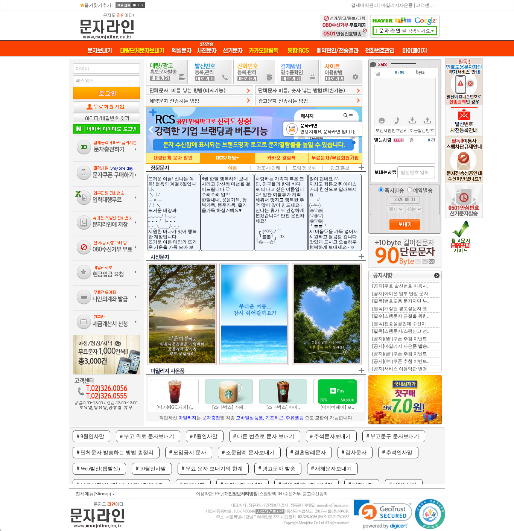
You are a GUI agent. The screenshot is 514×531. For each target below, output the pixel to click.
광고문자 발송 (278, 469)
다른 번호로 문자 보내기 (265, 436)
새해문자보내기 (333, 469)
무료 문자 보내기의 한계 (214, 469)
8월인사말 (205, 436)
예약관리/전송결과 (337, 50)
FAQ (218, 493)
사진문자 (206, 48)
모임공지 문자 (189, 452)
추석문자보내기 (332, 436)
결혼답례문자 (310, 452)
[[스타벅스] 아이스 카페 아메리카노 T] (283, 402)
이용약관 (204, 493)
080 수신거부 (289, 493)
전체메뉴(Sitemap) (94, 493)
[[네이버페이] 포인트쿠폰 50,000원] (337, 402)
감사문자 (355, 452)
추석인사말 (399, 452)
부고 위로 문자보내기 (149, 436)
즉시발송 (394, 190)
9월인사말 (92, 436)
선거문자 (232, 50)
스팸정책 (267, 493)
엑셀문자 (181, 50)
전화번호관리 (379, 50)
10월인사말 (153, 469)
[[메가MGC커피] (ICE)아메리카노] (175, 402)
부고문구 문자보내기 (394, 436)
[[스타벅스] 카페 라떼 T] (229, 402)
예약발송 (423, 190)
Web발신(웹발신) (100, 469)
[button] (383, 514)
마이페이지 (414, 50)
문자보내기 (99, 50)
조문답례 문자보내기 (250, 452)
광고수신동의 (315, 493)
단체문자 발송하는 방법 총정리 (117, 452)
